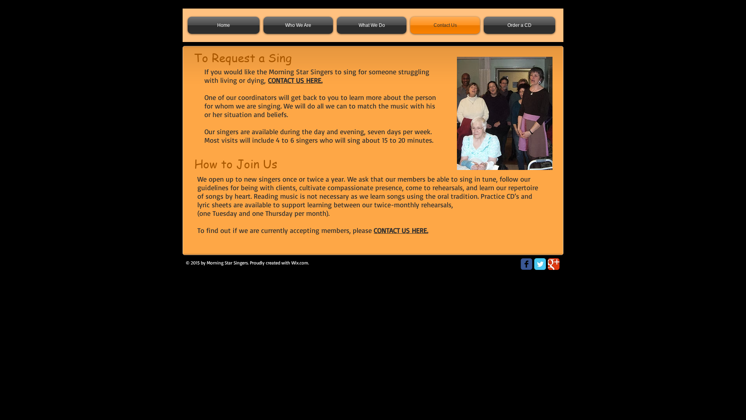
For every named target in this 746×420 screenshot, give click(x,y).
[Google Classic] (554, 264)
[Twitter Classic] (540, 264)
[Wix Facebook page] (526, 264)
